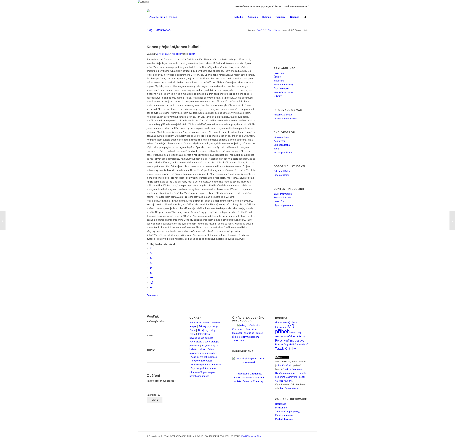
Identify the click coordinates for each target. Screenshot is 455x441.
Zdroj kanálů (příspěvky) (287, 411)
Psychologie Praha (199, 322)
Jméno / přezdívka (157, 321)
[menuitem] (239, 17)
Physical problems (283, 205)
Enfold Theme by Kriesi (251, 436)
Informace (281, 327)
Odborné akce (281, 337)
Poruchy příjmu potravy (289, 340)
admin (192, 54)
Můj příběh (177, 54)
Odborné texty (296, 336)
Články (277, 77)
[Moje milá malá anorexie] (3, 220)
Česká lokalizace (284, 419)
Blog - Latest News (158, 29)
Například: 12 (153, 395)
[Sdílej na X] (151, 253)
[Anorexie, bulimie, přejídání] (162, 17)
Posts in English (282, 197)
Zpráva (151, 350)
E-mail (150, 335)
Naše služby (295, 332)
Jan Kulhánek (285, 365)
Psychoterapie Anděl (201, 360)
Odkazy (278, 96)
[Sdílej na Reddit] (151, 282)
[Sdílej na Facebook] (150, 248)
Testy (276, 148)
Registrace (280, 404)
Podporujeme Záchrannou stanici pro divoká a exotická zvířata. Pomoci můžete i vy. (249, 377)
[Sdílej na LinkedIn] (151, 267)
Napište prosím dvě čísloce (161, 381)
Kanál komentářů (284, 415)
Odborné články (282, 171)
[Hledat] (304, 17)
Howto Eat (279, 201)
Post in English (283, 344)
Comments (152, 295)
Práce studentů (281, 175)
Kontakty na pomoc (284, 92)
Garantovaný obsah (286, 322)
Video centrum (281, 137)
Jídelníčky (279, 80)
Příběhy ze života (283, 114)
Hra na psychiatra (283, 152)
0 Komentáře (163, 54)
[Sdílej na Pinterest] (151, 263)
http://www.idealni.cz (290, 388)
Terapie (280, 348)
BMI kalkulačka (282, 145)
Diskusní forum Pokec (285, 118)
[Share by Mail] (151, 287)
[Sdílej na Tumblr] (150, 272)
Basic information (283, 193)
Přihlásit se (281, 407)
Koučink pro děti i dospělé (204, 357)
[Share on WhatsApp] (151, 258)
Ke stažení (279, 141)
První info (279, 73)
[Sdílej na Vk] (151, 277)
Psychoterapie (281, 88)
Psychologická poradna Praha (206, 364)
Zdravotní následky (283, 84)
